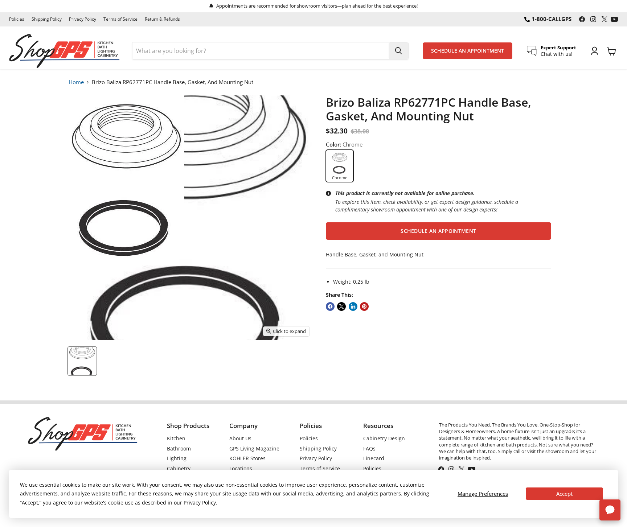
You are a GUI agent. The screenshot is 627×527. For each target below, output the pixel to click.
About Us (240, 438)
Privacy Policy (82, 19)
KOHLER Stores (247, 458)
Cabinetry (178, 468)
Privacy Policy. (200, 502)
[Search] (398, 50)
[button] (438, 231)
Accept (564, 493)
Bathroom (179, 448)
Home (76, 82)
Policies (16, 19)
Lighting (177, 458)
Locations (240, 468)
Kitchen (176, 438)
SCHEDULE (467, 51)
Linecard (373, 458)
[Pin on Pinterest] (364, 306)
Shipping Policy (47, 19)
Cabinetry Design (384, 438)
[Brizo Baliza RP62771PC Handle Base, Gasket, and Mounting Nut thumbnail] (82, 361)
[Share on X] (341, 306)
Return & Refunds (162, 19)
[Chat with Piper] (609, 509)
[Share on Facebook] (330, 306)
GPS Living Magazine (254, 448)
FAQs (369, 448)
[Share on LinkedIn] (353, 306)
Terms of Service (120, 19)
